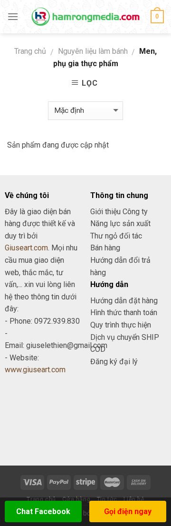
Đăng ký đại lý (114, 361)
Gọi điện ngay (128, 511)
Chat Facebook (43, 511)
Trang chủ (30, 51)
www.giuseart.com (35, 369)
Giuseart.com (26, 247)
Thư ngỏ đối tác (116, 235)
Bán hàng (105, 247)
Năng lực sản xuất (120, 223)
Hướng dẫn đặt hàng (124, 300)
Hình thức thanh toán (123, 312)
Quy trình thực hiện (120, 324)
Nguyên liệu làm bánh (93, 51)
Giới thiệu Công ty (119, 211)
